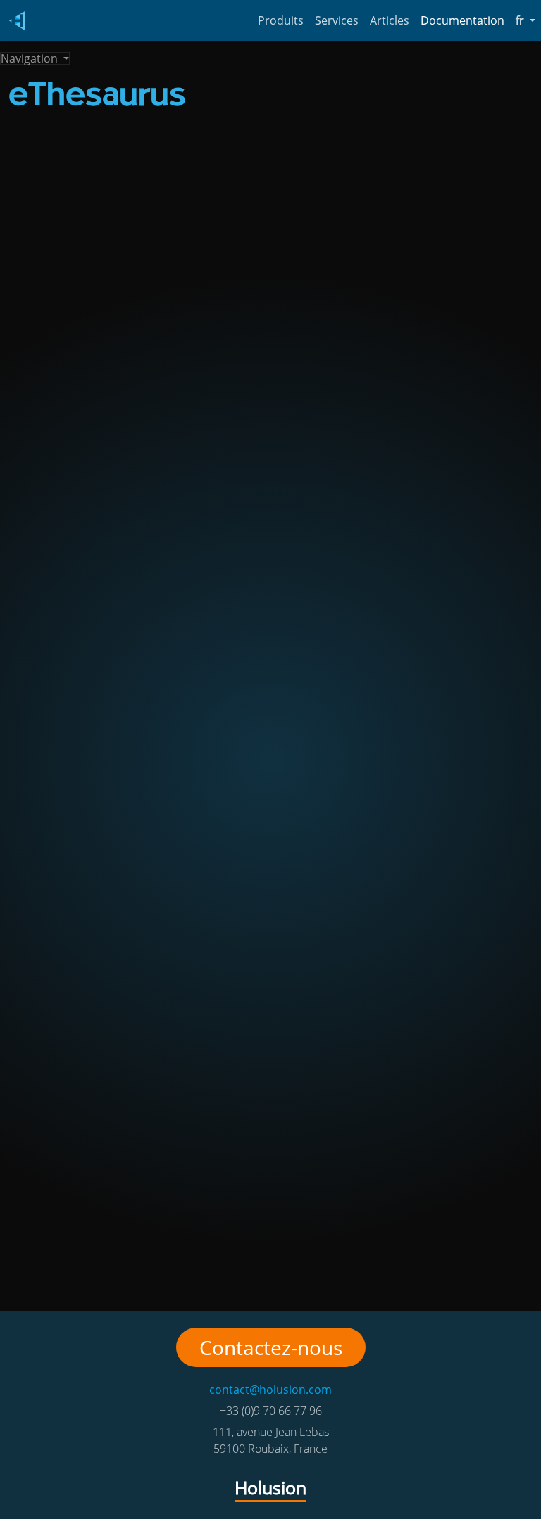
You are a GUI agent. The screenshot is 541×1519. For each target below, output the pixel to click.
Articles (389, 20)
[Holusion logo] (14, 20)
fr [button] (525, 20)
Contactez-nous (270, 1347)
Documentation (462, 20)
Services (337, 20)
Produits (281, 20)
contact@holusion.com (270, 1389)
